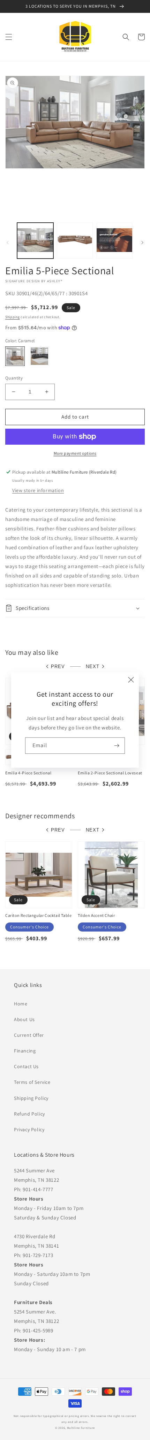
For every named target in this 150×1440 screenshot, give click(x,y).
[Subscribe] (117, 745)
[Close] (131, 680)
